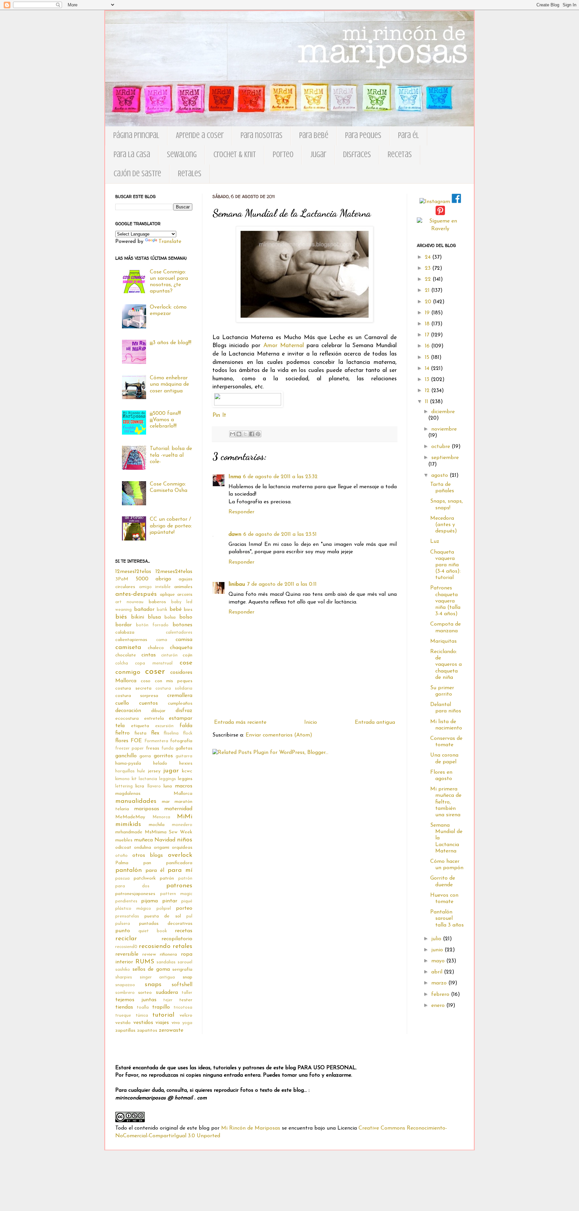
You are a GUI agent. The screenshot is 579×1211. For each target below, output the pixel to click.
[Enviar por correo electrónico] (232, 434)
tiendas (124, 1007)
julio (437, 939)
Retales (189, 173)
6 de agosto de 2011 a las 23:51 (280, 534)
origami (161, 847)
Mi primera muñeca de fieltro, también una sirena (445, 802)
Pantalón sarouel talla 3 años (447, 918)
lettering (124, 786)
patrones (179, 886)
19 (428, 313)
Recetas (400, 154)
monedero (182, 825)
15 (428, 357)
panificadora (179, 863)
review (149, 954)
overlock (180, 855)
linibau (237, 584)
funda (168, 748)
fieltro (122, 733)
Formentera (156, 741)
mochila (157, 824)
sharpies (123, 977)
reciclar (126, 939)
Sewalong (182, 154)
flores (121, 741)
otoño (121, 855)
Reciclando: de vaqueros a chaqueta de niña (446, 664)
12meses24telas (173, 571)
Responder (241, 512)
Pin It (219, 415)
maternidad (178, 809)
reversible (126, 954)
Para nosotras (261, 135)
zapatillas (125, 1030)
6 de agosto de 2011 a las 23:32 (280, 477)
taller (187, 993)
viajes (162, 1022)
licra (139, 786)
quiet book (152, 931)
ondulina (142, 847)
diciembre (443, 412)
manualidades (135, 801)
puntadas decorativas (166, 923)
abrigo (163, 579)
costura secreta (133, 688)
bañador (144, 609)
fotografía (181, 741)
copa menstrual (153, 663)
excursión (164, 726)
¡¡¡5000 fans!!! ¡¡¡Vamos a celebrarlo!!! (165, 420)
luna (168, 786)
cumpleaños (180, 703)
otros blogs (147, 855)
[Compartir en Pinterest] (258, 434)
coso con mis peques (166, 681)
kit (134, 779)
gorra (145, 756)
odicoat (123, 847)
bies (188, 609)
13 (428, 379)
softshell (182, 984)
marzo (439, 983)
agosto (440, 475)
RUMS (144, 962)
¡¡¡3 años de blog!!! (170, 342)
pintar (169, 901)
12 (428, 390)
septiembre (445, 457)
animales (183, 586)
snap (187, 977)
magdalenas (127, 793)
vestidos (143, 1022)
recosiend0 (126, 947)
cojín (187, 655)
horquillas (125, 771)
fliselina (171, 733)
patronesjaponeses (135, 893)
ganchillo (126, 756)
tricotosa (183, 1007)
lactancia (148, 779)
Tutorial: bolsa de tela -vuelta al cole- (171, 455)
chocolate (125, 655)
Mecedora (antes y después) (443, 525)
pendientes (126, 901)
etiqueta (140, 725)
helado (160, 763)
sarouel (185, 962)
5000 (142, 579)
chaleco (156, 647)
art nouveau (129, 602)
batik (162, 610)
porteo (184, 908)
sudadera (167, 992)
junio (438, 950)
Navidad (164, 840)
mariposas (146, 809)
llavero (154, 786)
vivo (176, 1022)
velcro (186, 1015)
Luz (434, 541)
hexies (185, 763)
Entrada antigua (375, 722)
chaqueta (181, 647)
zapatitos (147, 1030)
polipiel (163, 908)
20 (429, 302)
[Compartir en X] (245, 434)
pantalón (128, 870)
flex (155, 733)
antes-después (136, 594)
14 (428, 368)
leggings (167, 779)
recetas (183, 931)
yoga (187, 1023)
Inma (235, 477)
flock (187, 733)
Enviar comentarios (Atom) (279, 735)
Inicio (310, 722)
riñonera (168, 954)
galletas (184, 748)
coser (155, 671)
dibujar (158, 710)
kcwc (187, 771)
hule (141, 771)
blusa (154, 617)
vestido (123, 1022)
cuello (122, 703)
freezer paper (129, 748)
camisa (184, 639)
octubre (441, 446)
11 (427, 401)
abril (437, 972)
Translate (169, 241)
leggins (185, 778)
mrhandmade (128, 832)
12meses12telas (133, 571)
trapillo (161, 1007)
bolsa (170, 617)
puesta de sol (162, 916)
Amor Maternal (283, 345)
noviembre (444, 429)
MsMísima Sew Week (168, 832)
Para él (408, 135)
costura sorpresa (136, 695)
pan (147, 863)
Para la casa (132, 154)
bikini (137, 617)
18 (428, 324)
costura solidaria (173, 688)
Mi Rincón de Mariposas (250, 1128)
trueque (123, 1015)
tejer (168, 1000)
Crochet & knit (234, 154)
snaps (153, 984)
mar (166, 801)
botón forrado (152, 625)
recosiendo (155, 946)
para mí (180, 870)
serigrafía (182, 969)
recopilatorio (177, 939)
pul (189, 916)
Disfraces (357, 154)
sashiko (122, 969)
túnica (142, 1015)
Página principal (136, 135)
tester (185, 1000)
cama (161, 640)
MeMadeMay (130, 817)
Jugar (318, 154)
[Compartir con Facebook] (251, 434)
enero (438, 1005)
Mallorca (183, 793)
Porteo (283, 154)
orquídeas (182, 847)
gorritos (163, 756)
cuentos (148, 703)
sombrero (125, 993)
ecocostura (127, 718)
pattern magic (176, 894)
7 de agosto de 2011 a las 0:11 (282, 584)
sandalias (166, 962)
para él (154, 870)
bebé (176, 609)
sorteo (145, 992)
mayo (438, 961)
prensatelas (127, 916)
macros (183, 786)
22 (429, 279)
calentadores (179, 632)
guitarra (184, 756)
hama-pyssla (128, 763)
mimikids (128, 824)
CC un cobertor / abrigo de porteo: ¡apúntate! (171, 526)
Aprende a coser (200, 135)
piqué (186, 901)
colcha (121, 663)
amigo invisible (155, 587)
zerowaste (171, 1030)
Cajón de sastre (137, 173)
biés (121, 617)
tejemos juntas (135, 1000)
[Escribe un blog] (239, 434)
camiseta (128, 647)
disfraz (184, 710)
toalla (143, 1007)
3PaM (121, 579)
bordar (123, 625)
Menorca (161, 817)
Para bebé (313, 135)
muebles (123, 840)
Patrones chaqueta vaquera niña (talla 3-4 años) (445, 601)
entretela (154, 718)
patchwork (145, 878)
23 (428, 268)
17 (428, 335)
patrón (167, 878)
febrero (441, 994)
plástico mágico (133, 908)
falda (186, 725)
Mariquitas (443, 641)
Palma (121, 863)
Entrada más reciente (240, 722)
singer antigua (157, 977)
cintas (148, 655)
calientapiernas (131, 639)
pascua (122, 878)
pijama (149, 901)
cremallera (179, 695)
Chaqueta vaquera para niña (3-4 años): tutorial (445, 565)
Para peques (363, 135)
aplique (167, 594)
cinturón (169, 655)
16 (428, 346)
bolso (185, 617)
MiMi (184, 817)
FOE (136, 741)
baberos (157, 601)
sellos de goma (151, 969)
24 (428, 257)
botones (182, 625)
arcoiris (184, 594)
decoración (128, 710)
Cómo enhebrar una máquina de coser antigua (169, 384)
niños (184, 840)
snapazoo (125, 985)
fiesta (140, 733)
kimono (122, 779)
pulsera (122, 923)
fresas (152, 748)
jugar (171, 771)
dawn (235, 534)
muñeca (143, 840)
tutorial (163, 1015)
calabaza (124, 632)
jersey (154, 771)
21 (428, 290)
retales (182, 946)
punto (122, 931)
